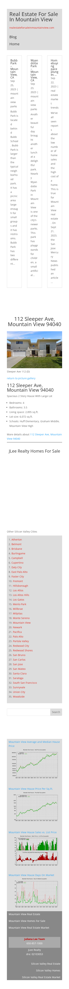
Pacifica (17, 632)
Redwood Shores (23, 650)
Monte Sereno (21, 618)
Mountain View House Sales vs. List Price (33, 832)
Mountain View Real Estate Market (29, 927)
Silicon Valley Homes (48, 970)
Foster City (18, 576)
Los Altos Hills (21, 595)
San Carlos (19, 659)
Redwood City (21, 645)
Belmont (16, 544)
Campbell (17, 558)
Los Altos (18, 590)
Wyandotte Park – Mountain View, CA (34, 70)
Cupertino (17, 562)
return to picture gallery (21, 378)
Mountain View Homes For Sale (27, 921)
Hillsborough (20, 585)
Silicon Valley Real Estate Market (41, 977)
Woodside (19, 696)
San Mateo (19, 669)
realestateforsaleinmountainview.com (31, 27)
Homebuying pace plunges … (54, 67)
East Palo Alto (19, 572)
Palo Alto (18, 636)
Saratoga (18, 678)
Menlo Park (19, 604)
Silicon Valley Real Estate (45, 963)
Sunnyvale (19, 687)
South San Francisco (25, 682)
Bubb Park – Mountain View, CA (14, 68)
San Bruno (19, 655)
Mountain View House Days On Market (31, 875)
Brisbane (17, 548)
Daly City (17, 567)
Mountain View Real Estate (24, 914)
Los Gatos (18, 599)
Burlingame (18, 553)
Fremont (18, 581)
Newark (17, 627)
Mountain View (22, 622)
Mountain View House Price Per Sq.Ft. (31, 788)
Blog (13, 36)
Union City (19, 692)
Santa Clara (20, 673)
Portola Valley (21, 641)
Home (14, 44)
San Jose (18, 664)
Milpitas (17, 613)
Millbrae (18, 608)
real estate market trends (55, 99)
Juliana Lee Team (34, 939)
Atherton (17, 539)
